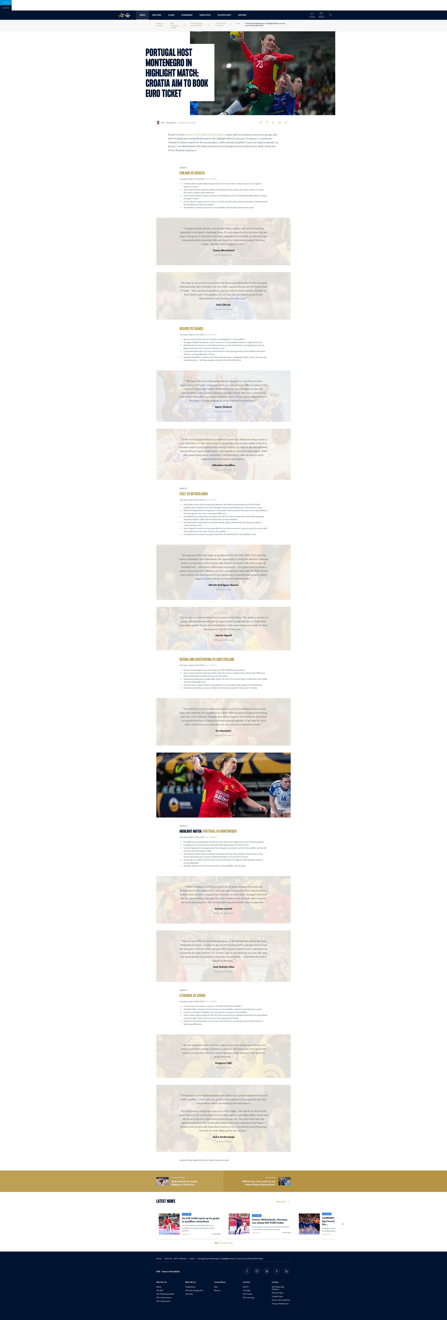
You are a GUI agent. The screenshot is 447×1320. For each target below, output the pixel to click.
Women (217, 1290)
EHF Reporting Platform (278, 1288)
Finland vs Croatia (192, 173)
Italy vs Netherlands (194, 494)
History (242, 15)
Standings (186, 15)
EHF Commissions (163, 1297)
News (142, 15)
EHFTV (246, 1287)
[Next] (343, 1224)
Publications (190, 1287)
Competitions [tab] (6, 8)
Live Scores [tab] (6, 2)
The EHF (159, 1290)
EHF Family (247, 1294)
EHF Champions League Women (196, 24)
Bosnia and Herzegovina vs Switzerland (207, 659)
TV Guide (247, 1290)
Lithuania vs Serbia (193, 996)
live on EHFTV (211, 179)
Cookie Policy (277, 1296)
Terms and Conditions (281, 1300)
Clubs (171, 15)
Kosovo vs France (191, 329)
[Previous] (104, 1224)
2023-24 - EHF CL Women (220, 24)
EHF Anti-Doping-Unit (194, 1290)
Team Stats (205, 15)
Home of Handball (159, 24)
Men (216, 1287)
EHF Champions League (175, 25)
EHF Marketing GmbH (165, 1294)
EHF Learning (248, 1297)
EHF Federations (163, 1301)
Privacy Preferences (280, 1303)
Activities (189, 1294)
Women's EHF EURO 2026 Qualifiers (205, 134)
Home (159, 1258)
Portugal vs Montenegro (220, 831)
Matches (156, 15)
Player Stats (224, 15)
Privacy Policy (277, 1293)
